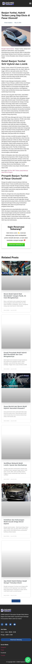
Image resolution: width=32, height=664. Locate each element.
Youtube (3, 655)
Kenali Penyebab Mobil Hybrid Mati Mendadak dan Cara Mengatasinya (15, 354)
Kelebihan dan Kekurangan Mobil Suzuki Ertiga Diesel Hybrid (14, 521)
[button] (16, 600)
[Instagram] (2, 624)
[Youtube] (14, 624)
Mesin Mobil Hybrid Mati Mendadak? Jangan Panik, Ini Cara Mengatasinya (15, 295)
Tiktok (2, 650)
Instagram (3, 647)
